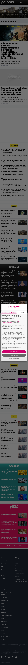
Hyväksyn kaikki (14, 351)
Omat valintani (14, 355)
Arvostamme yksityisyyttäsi (9, 312)
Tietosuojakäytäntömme (14, 358)
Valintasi (22, 312)
